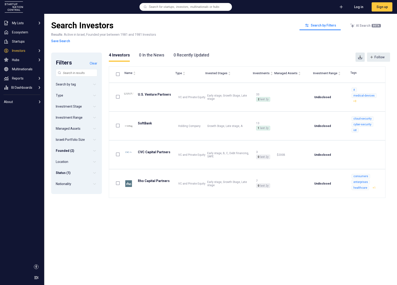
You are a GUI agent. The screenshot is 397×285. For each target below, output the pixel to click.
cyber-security (362, 124)
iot (355, 130)
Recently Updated (191, 55)
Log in (358, 7)
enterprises (360, 182)
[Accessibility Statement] (36, 266)
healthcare (360, 187)
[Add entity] (341, 7)
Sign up (382, 7)
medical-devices (364, 95)
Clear (93, 63)
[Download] (360, 57)
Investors (119, 55)
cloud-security (362, 118)
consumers (360, 176)
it (354, 89)
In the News (151, 55)
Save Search (60, 41)
